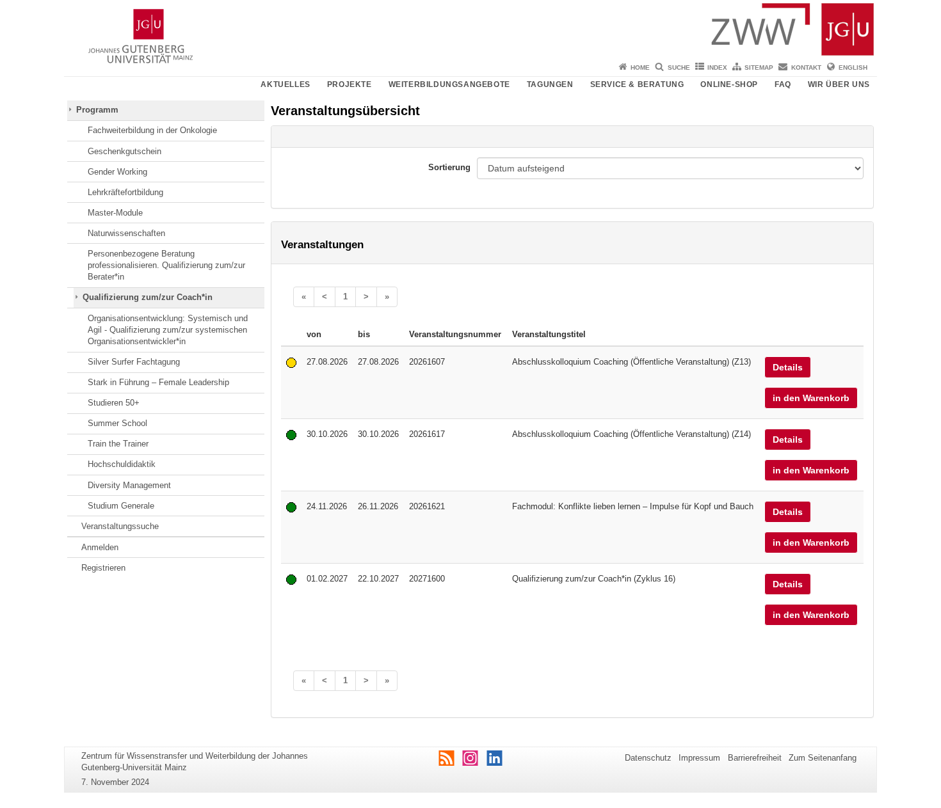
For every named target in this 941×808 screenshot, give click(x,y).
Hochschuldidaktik (122, 464)
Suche (679, 67)
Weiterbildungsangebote (449, 84)
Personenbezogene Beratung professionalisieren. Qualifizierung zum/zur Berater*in (166, 265)
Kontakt (806, 67)
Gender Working (117, 172)
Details (788, 367)
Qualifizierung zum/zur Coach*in (148, 297)
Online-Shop (729, 84)
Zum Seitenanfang (823, 758)
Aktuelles (285, 84)
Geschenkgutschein (124, 151)
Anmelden (99, 547)
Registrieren (103, 568)
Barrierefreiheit (755, 758)
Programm (97, 110)
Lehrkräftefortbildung (125, 192)
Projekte (349, 84)
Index (717, 67)
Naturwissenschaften (126, 233)
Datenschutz (648, 758)
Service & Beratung (637, 84)
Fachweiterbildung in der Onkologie (152, 130)
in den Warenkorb (811, 398)
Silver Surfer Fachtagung (134, 362)
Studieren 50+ (114, 403)
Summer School (117, 423)
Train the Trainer (118, 443)
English (853, 67)
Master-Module (115, 213)
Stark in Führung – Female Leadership (158, 382)
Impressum (699, 758)
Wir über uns (839, 84)
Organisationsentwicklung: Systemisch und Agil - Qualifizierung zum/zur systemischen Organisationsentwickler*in (168, 330)
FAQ (783, 84)
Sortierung (449, 167)
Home (640, 67)
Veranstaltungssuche (120, 526)
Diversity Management (129, 485)
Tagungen (550, 84)
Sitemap (758, 67)
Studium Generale (121, 506)
